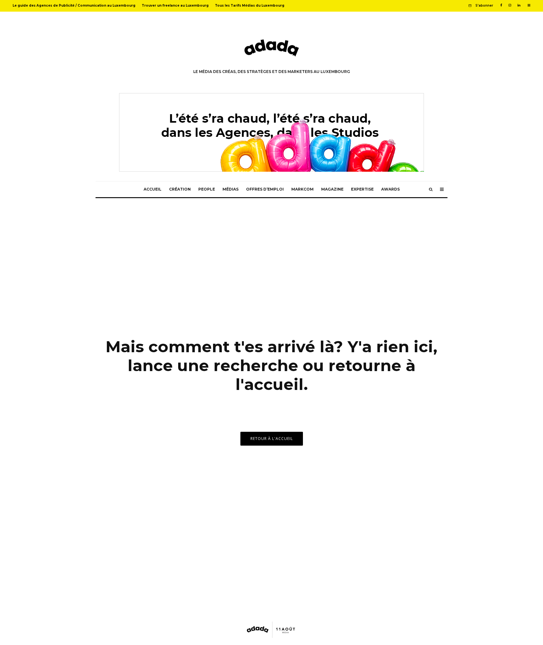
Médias (230, 189)
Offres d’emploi (265, 189)
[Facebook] (501, 5)
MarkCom (302, 189)
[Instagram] (509, 5)
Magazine (332, 189)
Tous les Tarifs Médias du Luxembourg (249, 5)
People (206, 189)
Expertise (362, 189)
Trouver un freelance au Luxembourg (175, 5)
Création (180, 189)
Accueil (153, 189)
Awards (390, 189)
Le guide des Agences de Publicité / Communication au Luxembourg (74, 5)
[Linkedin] (519, 5)
